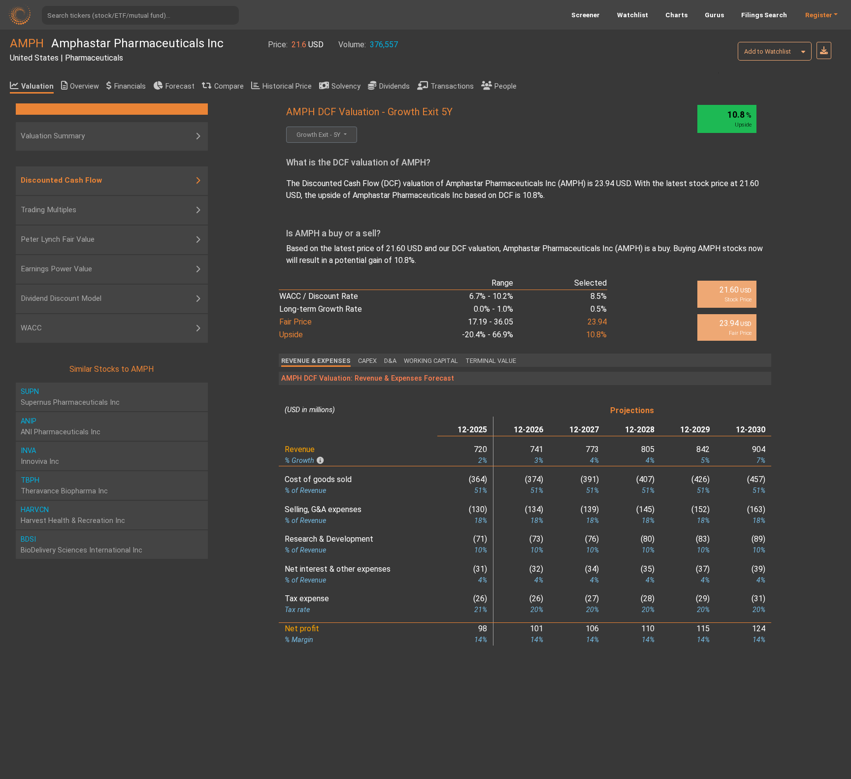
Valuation (37, 86)
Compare (229, 86)
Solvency (345, 86)
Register (818, 15)
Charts (676, 15)
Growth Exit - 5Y (319, 134)
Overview (84, 86)
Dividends (394, 86)
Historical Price (287, 86)
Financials (130, 86)
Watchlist (632, 15)
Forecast (180, 86)
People (505, 86)
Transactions (452, 86)
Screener (585, 15)
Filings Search (764, 15)
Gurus (714, 15)
